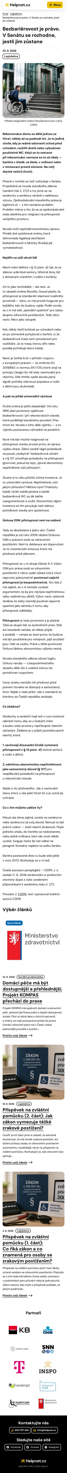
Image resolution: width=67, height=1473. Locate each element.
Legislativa (16, 13)
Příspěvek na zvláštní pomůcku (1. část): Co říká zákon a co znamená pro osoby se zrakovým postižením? (27, 1249)
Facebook (15, 1447)
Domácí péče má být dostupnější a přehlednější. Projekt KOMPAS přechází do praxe (32, 992)
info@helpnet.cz (46, 1430)
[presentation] (33, 945)
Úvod (5, 13)
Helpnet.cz (20, 4)
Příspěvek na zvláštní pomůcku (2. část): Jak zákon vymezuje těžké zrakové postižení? (28, 1119)
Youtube (34, 1447)
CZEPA (22, 894)
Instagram (53, 1447)
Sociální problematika (30, 976)
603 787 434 (21, 1430)
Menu (57, 5)
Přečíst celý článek (15, 1035)
